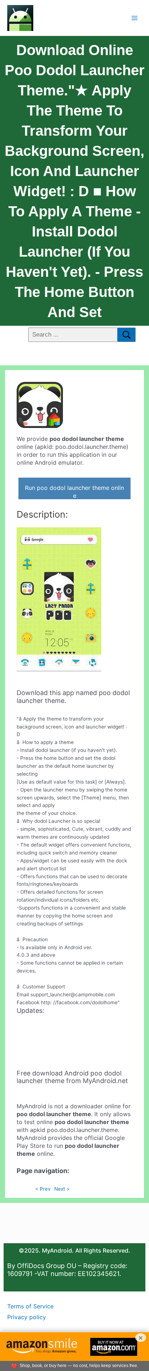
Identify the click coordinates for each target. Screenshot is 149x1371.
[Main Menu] (134, 17)
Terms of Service (30, 1306)
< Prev (43, 1189)
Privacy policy (26, 1317)
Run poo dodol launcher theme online (74, 491)
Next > (62, 1189)
